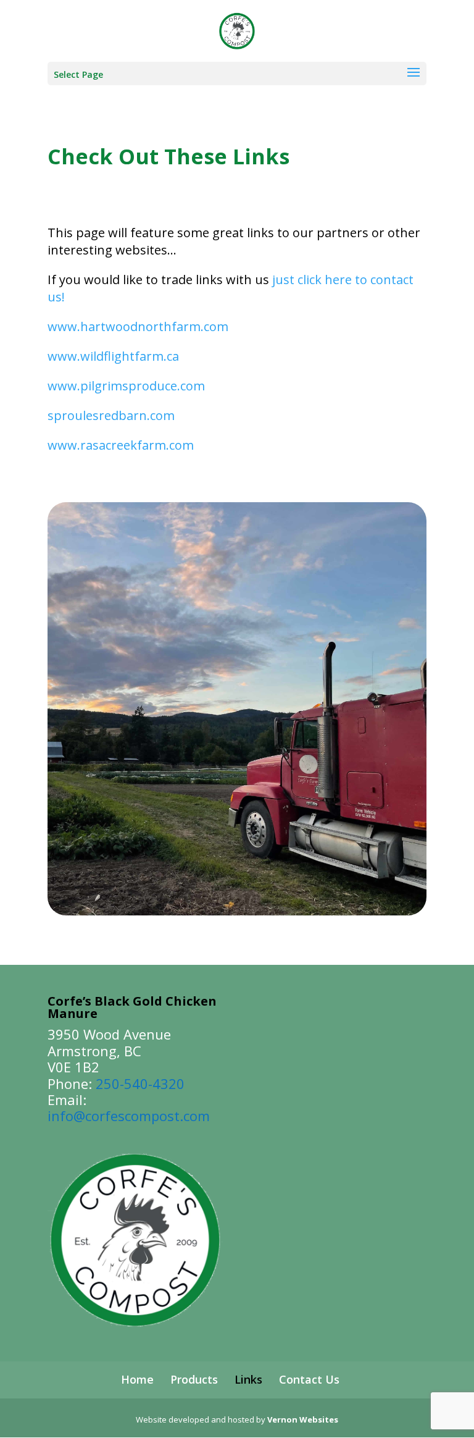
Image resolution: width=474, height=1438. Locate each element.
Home (137, 1379)
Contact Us (309, 1379)
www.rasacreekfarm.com (121, 445)
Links (248, 1379)
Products (194, 1379)
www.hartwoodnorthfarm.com (138, 326)
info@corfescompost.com (129, 1115)
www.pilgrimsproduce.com (126, 385)
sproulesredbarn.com (111, 415)
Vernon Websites (302, 1419)
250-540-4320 (140, 1083)
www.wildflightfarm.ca (113, 356)
